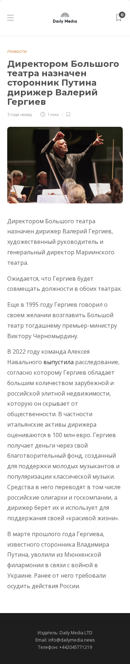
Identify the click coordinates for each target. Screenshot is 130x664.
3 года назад (19, 114)
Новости (17, 51)
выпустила (58, 362)
